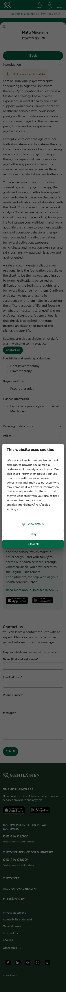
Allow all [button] (33, 544)
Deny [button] (33, 534)
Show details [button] (35, 524)
